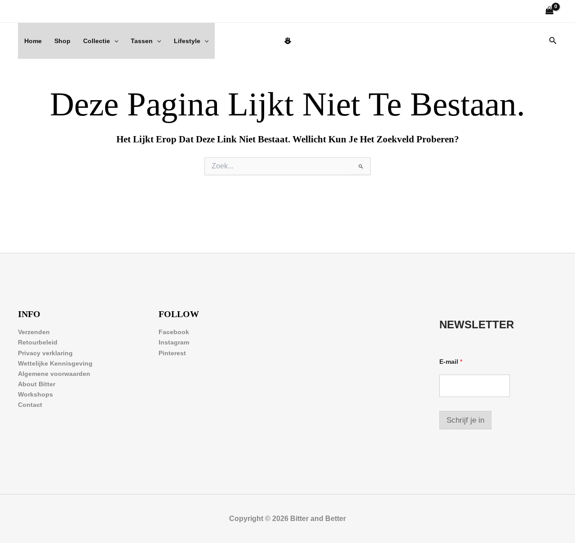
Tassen (142, 40)
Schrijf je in (465, 420)
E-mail (450, 361)
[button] (114, 41)
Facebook (174, 332)
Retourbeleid (38, 342)
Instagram (174, 342)
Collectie (96, 40)
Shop (62, 40)
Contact (30, 404)
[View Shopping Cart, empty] (549, 11)
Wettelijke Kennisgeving (55, 363)
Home (33, 40)
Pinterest (172, 353)
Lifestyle (187, 40)
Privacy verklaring (45, 353)
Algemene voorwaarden (54, 373)
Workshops (35, 394)
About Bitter (36, 384)
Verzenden (34, 332)
